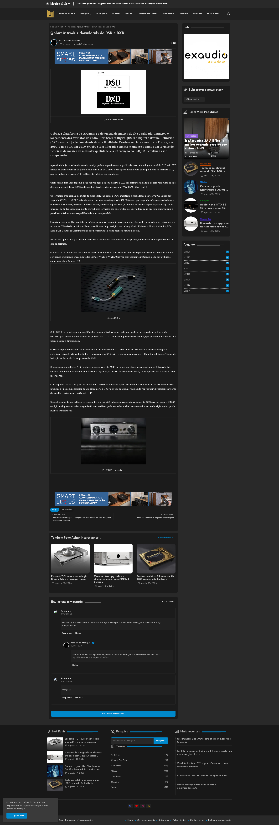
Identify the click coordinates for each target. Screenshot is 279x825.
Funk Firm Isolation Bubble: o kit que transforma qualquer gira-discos (204, 753)
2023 (206, 269)
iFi (53, 332)
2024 (207, 263)
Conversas (167, 14)
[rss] (148, 806)
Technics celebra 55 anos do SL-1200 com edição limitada (155, 578)
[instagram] (142, 806)
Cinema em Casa (147, 14)
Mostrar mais (164, 538)
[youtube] (136, 806)
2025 (207, 257)
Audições (101, 14)
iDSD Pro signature (65, 332)
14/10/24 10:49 (66, 681)
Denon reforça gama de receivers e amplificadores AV (196, 786)
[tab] (67, 14)
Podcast (197, 14)
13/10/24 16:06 (66, 614)
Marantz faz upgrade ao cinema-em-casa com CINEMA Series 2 (111, 579)
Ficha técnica (179, 820)
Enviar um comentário (113, 714)
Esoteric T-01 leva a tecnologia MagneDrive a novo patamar (69, 578)
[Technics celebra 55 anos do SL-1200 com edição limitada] (191, 168)
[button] (229, 14)
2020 (206, 285)
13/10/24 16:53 (76, 646)
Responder (67, 633)
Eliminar (78, 633)
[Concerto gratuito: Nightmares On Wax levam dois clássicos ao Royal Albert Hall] (191, 187)
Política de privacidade (219, 820)
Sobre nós (164, 820)
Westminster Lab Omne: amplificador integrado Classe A (204, 740)
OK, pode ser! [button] (17, 816)
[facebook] (130, 806)
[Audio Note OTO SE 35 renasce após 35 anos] (191, 205)
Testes (128, 14)
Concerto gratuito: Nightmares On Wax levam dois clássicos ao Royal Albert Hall (213, 188)
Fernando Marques (81, 643)
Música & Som (67, 14)
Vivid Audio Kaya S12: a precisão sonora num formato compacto (202, 765)
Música (116, 14)
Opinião (183, 14)
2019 (206, 291)
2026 (206, 252)
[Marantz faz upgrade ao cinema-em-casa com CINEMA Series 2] (191, 223)
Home (130, 820)
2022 (206, 274)
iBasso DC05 (58, 252)
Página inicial (56, 27)
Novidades (70, 27)
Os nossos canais (146, 820)
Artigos (84, 14)
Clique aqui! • (192, 99)
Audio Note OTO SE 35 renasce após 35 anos (213, 206)
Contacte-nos (197, 820)
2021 (206, 280)
